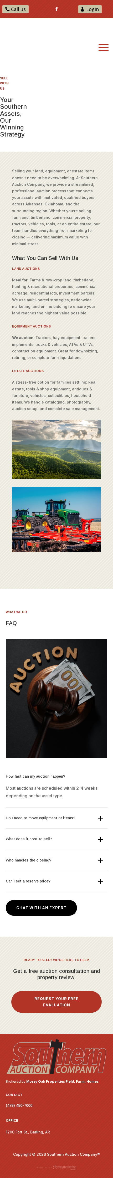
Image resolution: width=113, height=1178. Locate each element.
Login (92, 9)
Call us (18, 9)
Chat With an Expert (41, 908)
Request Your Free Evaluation (56, 1001)
